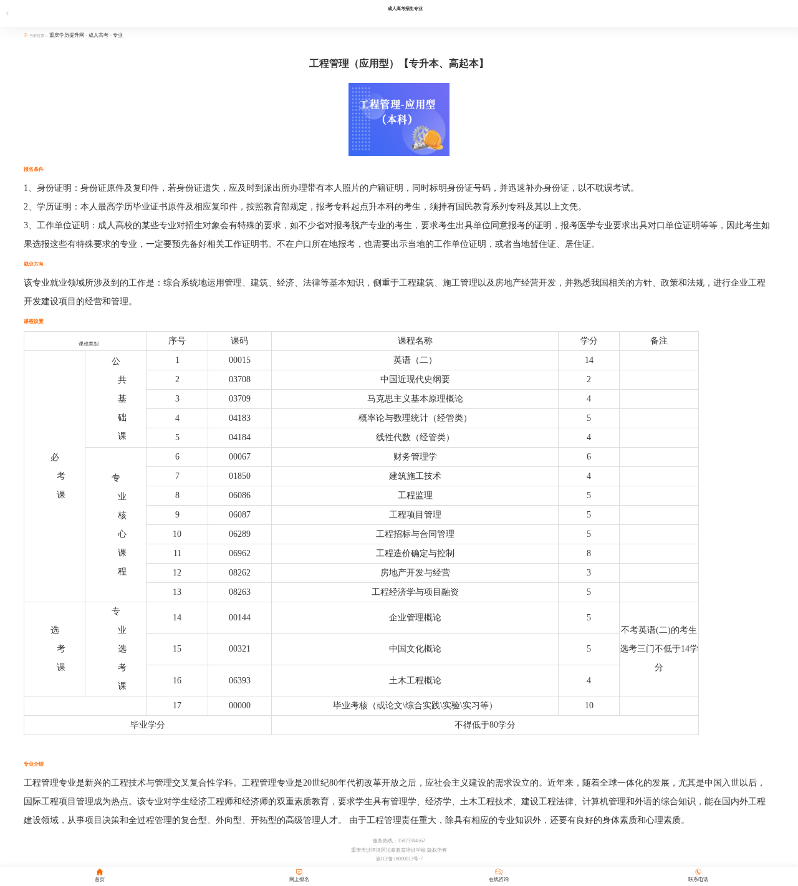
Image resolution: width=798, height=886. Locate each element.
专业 (118, 35)
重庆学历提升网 (67, 35)
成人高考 (98, 35)
